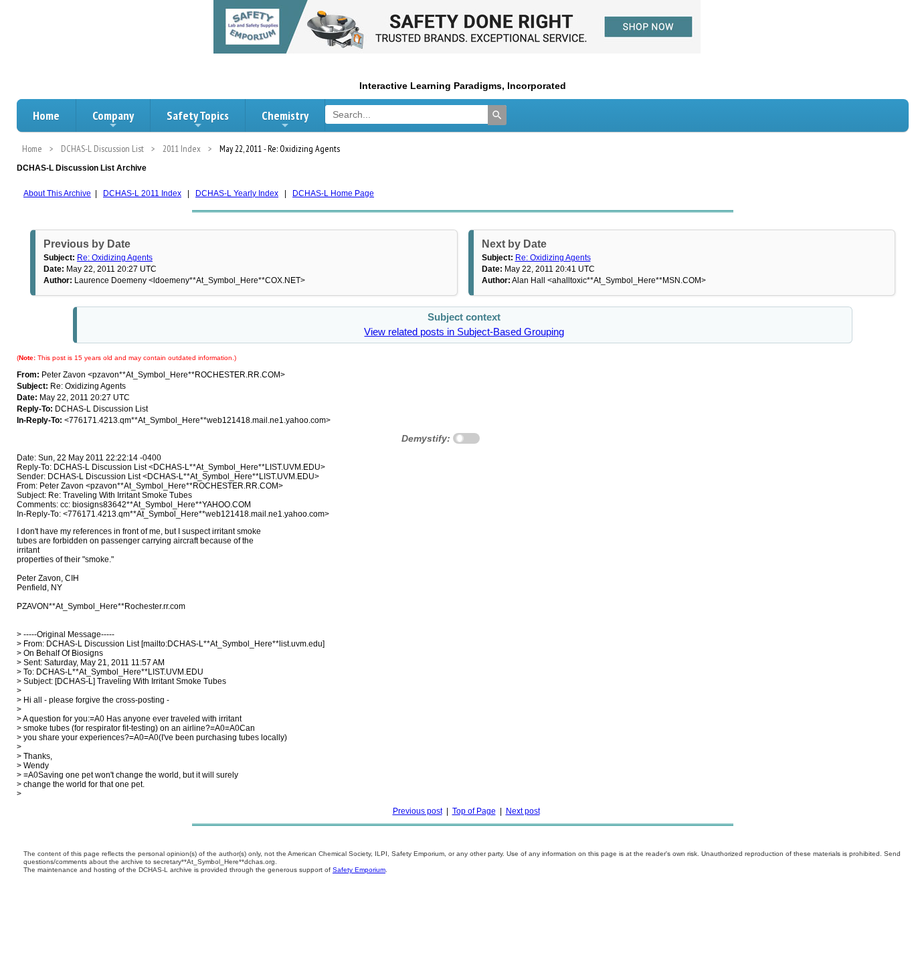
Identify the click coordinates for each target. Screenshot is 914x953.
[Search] (497, 115)
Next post (523, 811)
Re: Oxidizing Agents (115, 257)
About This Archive (57, 193)
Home (46, 115)
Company (113, 115)
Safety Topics (198, 115)
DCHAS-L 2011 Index (142, 193)
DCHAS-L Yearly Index (236, 193)
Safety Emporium (359, 869)
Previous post (417, 811)
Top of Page (474, 811)
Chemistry (285, 115)
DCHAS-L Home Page (333, 193)
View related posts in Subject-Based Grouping (464, 332)
